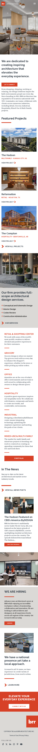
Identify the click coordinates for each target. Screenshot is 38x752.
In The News (10, 469)
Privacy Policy (24, 735)
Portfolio (19, 458)
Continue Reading (13, 544)
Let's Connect (9, 84)
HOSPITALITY (11, 393)
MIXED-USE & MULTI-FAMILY (18, 436)
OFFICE (8, 374)
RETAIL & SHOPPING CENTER (19, 334)
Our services (11, 323)
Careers (9, 623)
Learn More (13, 685)
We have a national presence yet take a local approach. (17, 661)
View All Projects (14, 246)
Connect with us (19, 706)
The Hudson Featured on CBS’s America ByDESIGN (18, 519)
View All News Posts (15, 490)
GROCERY (9, 353)
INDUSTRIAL (10, 415)
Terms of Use (13, 735)
